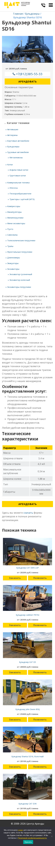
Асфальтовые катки (18, 169)
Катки (10, 164)
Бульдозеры (32, 13)
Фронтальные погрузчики (19, 251)
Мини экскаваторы (16, 223)
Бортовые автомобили (18, 140)
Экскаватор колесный (19, 280)
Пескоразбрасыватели (20, 193)
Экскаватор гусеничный (20, 274)
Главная (18, 13)
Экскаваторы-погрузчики (19, 287)
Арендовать (27, 81)
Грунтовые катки (17, 175)
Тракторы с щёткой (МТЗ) (22, 199)
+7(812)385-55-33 (29, 74)
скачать (28, 512)
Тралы (10, 246)
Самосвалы (12, 234)
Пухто (10, 229)
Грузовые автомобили (18, 152)
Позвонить (40, 578)
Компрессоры (13, 206)
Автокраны (12, 135)
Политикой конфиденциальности (32, 838)
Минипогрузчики (15, 217)
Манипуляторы (14, 212)
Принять (28, 842)
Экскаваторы (13, 269)
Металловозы (16, 157)
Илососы (13, 187)
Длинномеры (13, 257)
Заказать (15, 578)
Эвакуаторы (13, 263)
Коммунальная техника (18, 182)
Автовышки (12, 129)
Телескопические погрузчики (21, 240)
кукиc (20, 830)
